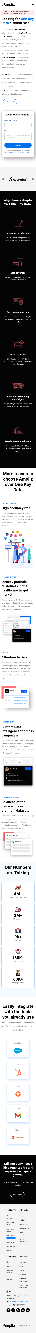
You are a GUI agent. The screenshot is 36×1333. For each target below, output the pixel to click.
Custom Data (10, 1246)
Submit (18, 145)
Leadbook (23, 1274)
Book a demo (17, 1194)
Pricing (22, 1216)
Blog (8, 1262)
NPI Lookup (10, 1250)
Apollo (22, 1270)
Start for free (10, 102)
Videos (8, 1266)
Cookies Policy (24, 1228)
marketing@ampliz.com (20, 1301)
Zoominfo (23, 1262)
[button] (2, 179)
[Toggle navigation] (33, 4)
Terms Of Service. (26, 152)
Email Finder (10, 1242)
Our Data (22, 1220)
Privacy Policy (14, 152)
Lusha (22, 1266)
